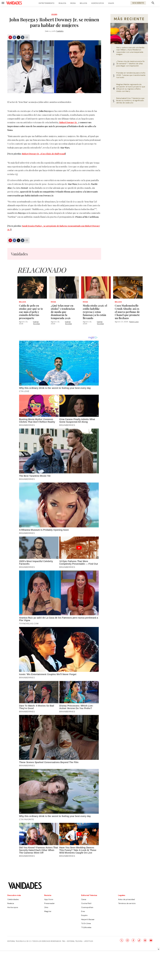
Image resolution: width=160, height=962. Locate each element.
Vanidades (59, 31)
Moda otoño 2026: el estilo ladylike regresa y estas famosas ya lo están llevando (95, 312)
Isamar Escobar (36, 323)
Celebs (54, 14)
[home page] (14, 3)
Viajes (111, 3)
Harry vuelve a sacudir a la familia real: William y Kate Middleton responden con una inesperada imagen (130, 50)
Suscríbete (138, 3)
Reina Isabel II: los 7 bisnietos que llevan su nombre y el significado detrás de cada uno (130, 100)
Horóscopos (97, 3)
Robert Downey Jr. (68, 122)
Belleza (83, 3)
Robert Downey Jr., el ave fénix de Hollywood (43, 153)
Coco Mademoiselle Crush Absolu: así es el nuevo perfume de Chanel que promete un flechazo (127, 312)
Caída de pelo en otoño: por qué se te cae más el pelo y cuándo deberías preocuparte (31, 312)
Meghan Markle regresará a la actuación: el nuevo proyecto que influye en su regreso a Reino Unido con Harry (130, 87)
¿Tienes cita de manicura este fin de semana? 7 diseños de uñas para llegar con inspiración (130, 63)
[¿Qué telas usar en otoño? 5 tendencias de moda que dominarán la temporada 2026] (64, 287)
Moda (73, 3)
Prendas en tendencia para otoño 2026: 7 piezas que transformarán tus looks (130, 75)
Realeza (62, 3)
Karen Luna (133, 322)
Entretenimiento (46, 3)
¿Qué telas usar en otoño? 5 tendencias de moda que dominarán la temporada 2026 (63, 312)
